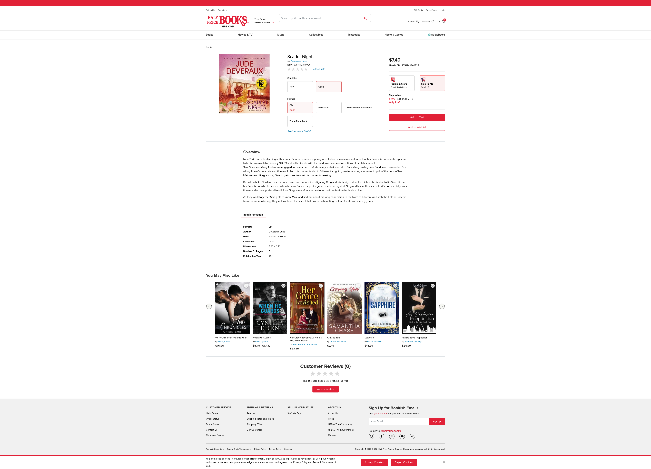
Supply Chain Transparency (239, 449)
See (299, 131)
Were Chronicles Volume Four (231, 337)
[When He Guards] (270, 308)
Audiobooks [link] (437, 34)
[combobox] (325, 18)
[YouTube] (402, 436)
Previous (209, 306)
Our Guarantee (254, 429)
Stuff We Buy (294, 413)
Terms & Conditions (215, 449)
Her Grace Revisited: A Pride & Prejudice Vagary (306, 339)
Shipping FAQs (254, 424)
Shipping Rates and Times (260, 418)
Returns (251, 413)
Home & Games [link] (394, 34)
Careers (332, 435)
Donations (222, 10)
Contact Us (212, 429)
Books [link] (209, 34)
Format (291, 99)
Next (442, 306)
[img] (297, 69)
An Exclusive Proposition (415, 337)
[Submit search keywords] (366, 18)
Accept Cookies (374, 462)
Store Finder (431, 10)
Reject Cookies (404, 462)
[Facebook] (381, 436)
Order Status (212, 418)
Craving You (333, 337)
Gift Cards (418, 10)
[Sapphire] (381, 308)
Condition (292, 78)
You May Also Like (222, 275)
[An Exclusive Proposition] (419, 308)
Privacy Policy (275, 449)
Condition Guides (215, 435)
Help (443, 10)
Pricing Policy (260, 449)
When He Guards (262, 337)
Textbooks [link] (354, 34)
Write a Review (325, 389)
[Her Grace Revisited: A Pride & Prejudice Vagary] (307, 308)
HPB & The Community (340, 424)
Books (209, 47)
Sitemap (288, 449)
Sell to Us (210, 10)
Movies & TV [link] (245, 34)
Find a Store (212, 424)
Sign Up (437, 421)
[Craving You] (344, 308)
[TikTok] (412, 436)
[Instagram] (371, 436)
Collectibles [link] (316, 34)
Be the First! (318, 68)
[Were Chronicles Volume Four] (232, 308)
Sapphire (369, 337)
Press (331, 418)
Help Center (212, 413)
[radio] (300, 86)
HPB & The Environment (340, 429)
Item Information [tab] (253, 214)
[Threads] (392, 436)
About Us (333, 413)
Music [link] (280, 34)
